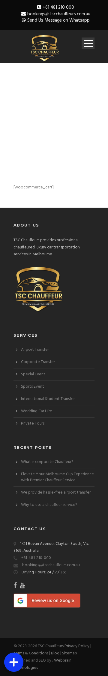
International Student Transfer (48, 398)
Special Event (33, 374)
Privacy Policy (76, 646)
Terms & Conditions (31, 653)
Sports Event (32, 386)
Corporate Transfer (38, 362)
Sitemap (69, 653)
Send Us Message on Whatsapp (58, 20)
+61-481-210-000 (36, 557)
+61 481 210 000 (58, 7)
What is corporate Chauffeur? (47, 461)
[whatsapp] (14, 628)
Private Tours (32, 423)
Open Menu (88, 43)
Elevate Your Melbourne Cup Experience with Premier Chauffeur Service (57, 477)
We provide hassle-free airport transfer (56, 492)
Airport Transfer (35, 349)
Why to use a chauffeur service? (49, 504)
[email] (14, 643)
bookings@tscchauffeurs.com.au (58, 14)
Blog (55, 653)
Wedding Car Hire (36, 411)
